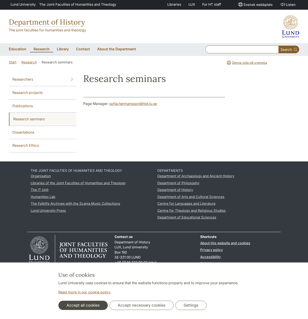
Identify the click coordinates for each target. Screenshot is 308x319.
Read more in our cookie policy (84, 292)
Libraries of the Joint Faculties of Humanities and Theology (78, 183)
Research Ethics (25, 145)
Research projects (27, 92)
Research (29, 62)
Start (12, 62)
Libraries (174, 4)
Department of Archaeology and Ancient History (195, 176)
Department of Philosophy (178, 183)
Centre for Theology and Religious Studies (191, 210)
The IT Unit (39, 190)
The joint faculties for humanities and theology (47, 30)
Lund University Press (48, 210)
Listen (291, 4)
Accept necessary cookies (141, 305)
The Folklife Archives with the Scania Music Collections (75, 203)
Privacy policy (211, 250)
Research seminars (29, 119)
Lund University (23, 4)
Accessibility (210, 257)
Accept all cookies (83, 305)
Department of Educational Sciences (186, 217)
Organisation (41, 176)
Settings (191, 305)
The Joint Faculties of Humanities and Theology (77, 4)
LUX (191, 4)
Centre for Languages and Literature (186, 203)
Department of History (47, 22)
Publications (22, 106)
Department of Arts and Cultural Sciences (190, 197)
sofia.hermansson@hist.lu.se (133, 103)
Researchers (22, 79)
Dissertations (23, 132)
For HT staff (211, 4)
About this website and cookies (225, 243)
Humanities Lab (43, 197)
